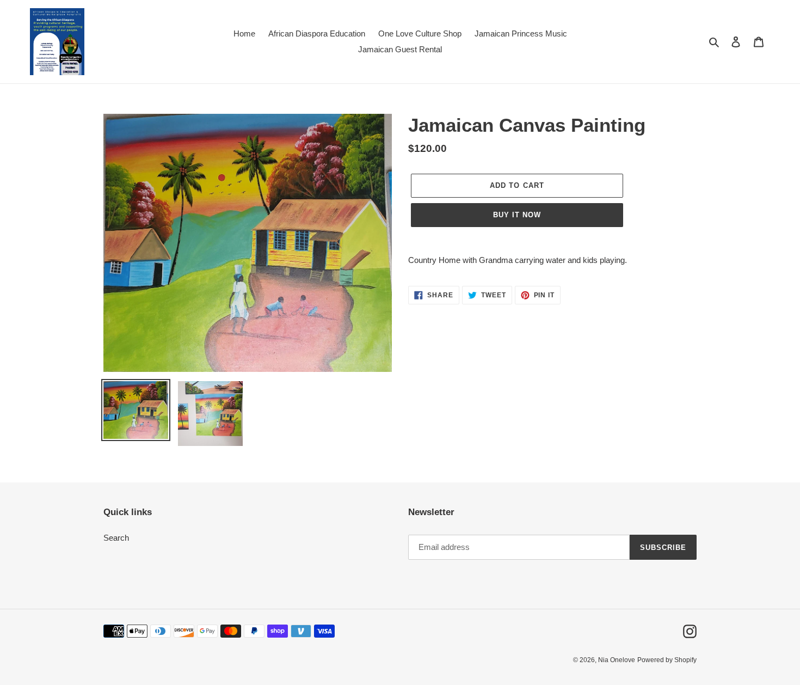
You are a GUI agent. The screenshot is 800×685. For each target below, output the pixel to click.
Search (116, 537)
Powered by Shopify (667, 660)
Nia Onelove (616, 660)
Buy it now (517, 215)
